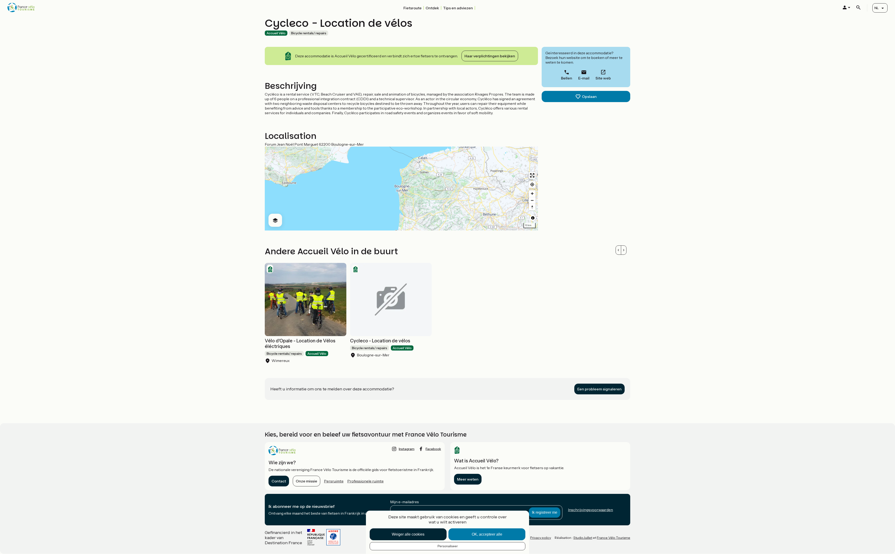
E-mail (583, 78)
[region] (401, 189)
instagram (406, 449)
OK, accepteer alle (487, 534)
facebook (433, 449)
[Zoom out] (532, 200)
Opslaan (589, 96)
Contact (279, 481)
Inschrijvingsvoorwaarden (590, 509)
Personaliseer (447, 546)
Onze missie (306, 481)
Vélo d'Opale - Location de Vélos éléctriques (300, 343)
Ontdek (432, 8)
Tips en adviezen (458, 8)
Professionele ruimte (365, 481)
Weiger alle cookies (408, 534)
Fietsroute (412, 8)
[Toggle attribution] (533, 218)
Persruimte (334, 481)
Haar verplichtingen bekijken (490, 56)
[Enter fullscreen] (532, 175)
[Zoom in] (532, 193)
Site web (603, 78)
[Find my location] (532, 184)
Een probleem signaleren (599, 389)
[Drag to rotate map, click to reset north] (532, 207)
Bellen (566, 78)
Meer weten (467, 479)
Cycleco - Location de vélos (380, 341)
